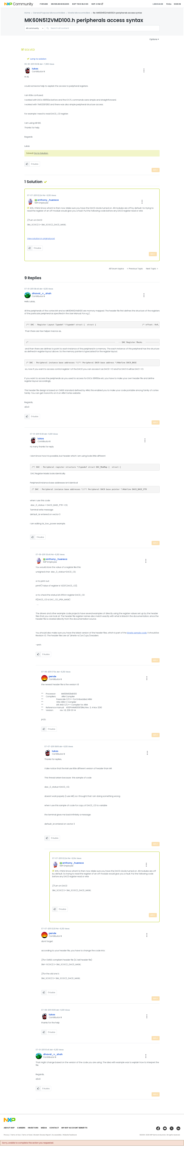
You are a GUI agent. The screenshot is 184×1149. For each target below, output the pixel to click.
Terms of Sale (27, 1135)
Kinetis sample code (137, 632)
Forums (44, 4)
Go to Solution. (41, 153)
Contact (54, 1128)
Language (158, 4)
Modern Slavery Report (42, 1135)
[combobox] (102, 28)
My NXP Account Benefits (74, 1128)
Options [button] (153, 39)
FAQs (168, 4)
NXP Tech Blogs (80, 4)
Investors (33, 1128)
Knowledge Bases (60, 4)
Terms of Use (15, 1135)
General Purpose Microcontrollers (49, 12)
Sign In (177, 4)
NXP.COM (96, 4)
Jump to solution (38, 58)
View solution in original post (41, 238)
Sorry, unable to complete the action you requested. (28, 1143)
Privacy (6, 1135)
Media (44, 1128)
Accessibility (56, 1135)
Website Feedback (70, 1135)
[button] (144, 70)
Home (27, 12)
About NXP (9, 1128)
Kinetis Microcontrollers (79, 12)
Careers (21, 1128)
